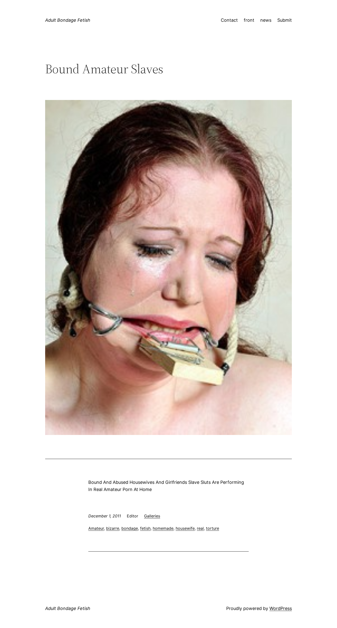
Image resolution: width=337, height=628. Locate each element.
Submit (284, 20)
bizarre (112, 528)
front (249, 20)
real (200, 528)
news (265, 20)
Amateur (96, 528)
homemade (163, 528)
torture (212, 528)
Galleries (152, 515)
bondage (129, 528)
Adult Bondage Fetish (67, 20)
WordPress (280, 608)
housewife (185, 528)
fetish (145, 528)
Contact (229, 20)
